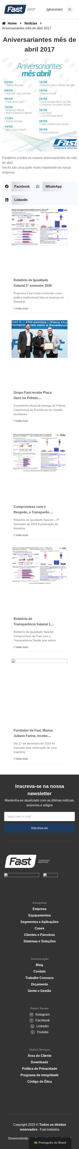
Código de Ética (39, 1081)
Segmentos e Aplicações (39, 922)
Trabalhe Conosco (39, 978)
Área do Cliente (39, 1055)
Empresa (39, 909)
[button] (17, 186)
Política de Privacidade (39, 1068)
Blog (39, 965)
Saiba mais (21, 308)
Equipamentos (39, 915)
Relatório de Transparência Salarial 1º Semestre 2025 (33, 624)
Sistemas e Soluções (39, 941)
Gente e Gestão (39, 991)
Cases (39, 928)
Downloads (39, 1062)
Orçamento (39, 984)
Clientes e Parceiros (39, 935)
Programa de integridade (39, 1075)
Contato (39, 971)
